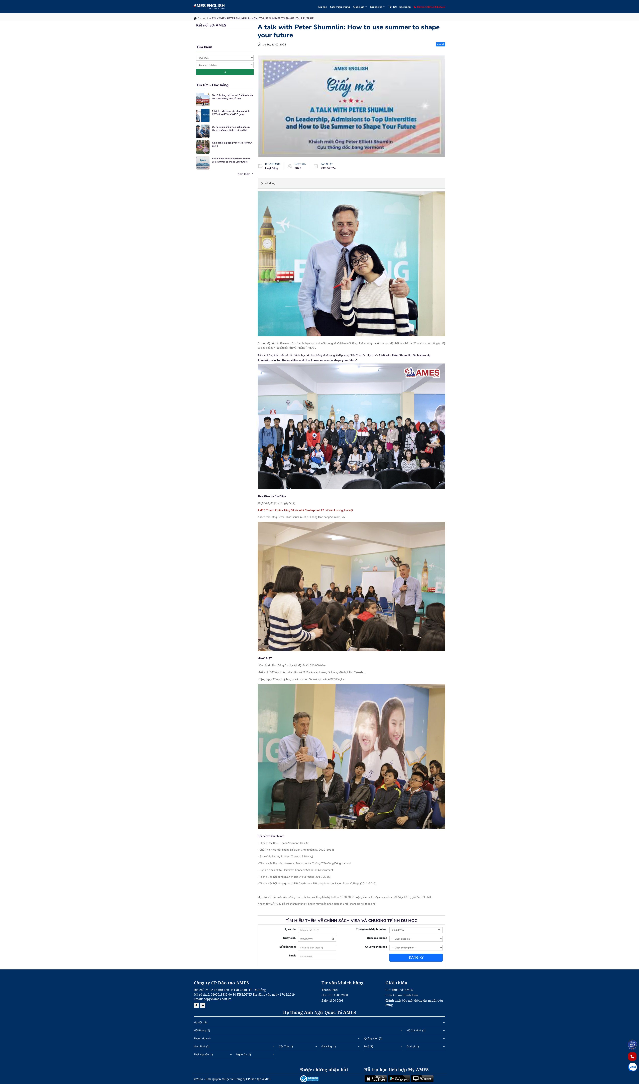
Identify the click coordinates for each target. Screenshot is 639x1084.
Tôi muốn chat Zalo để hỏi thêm (319, 46)
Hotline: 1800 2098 (334, 995)
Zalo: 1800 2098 (332, 1000)
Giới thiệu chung (340, 7)
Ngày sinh (289, 938)
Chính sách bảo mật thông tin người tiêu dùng (414, 1002)
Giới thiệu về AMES (399, 990)
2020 (298, 168)
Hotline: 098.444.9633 (431, 7)
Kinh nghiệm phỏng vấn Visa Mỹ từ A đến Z (232, 144)
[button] (319, 1023)
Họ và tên (290, 929)
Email (292, 955)
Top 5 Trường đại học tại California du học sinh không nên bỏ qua (232, 97)
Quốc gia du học (377, 938)
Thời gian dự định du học (371, 929)
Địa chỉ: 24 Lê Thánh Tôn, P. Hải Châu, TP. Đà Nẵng (230, 990)
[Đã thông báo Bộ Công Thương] (330, 1078)
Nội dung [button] (269, 183)
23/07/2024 (328, 168)
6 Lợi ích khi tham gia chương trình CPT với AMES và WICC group (230, 113)
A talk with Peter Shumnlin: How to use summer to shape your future (231, 160)
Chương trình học (376, 947)
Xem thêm (244, 174)
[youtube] (202, 1005)
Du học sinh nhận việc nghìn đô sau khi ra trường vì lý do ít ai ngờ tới (231, 128)
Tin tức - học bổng (399, 7)
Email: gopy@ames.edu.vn (212, 999)
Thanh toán (329, 990)
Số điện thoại (287, 947)
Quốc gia (358, 7)
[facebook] (196, 1005)
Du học (322, 7)
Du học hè (376, 7)
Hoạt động (271, 168)
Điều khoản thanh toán (401, 995)
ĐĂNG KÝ (416, 957)
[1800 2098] (632, 1056)
